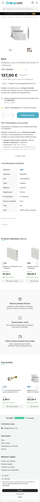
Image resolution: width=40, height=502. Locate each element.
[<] (3, 263)
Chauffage (10, 17)
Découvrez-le (29, 79)
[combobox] (20, 8)
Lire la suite (5, 485)
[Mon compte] (37, 3)
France (6, 475)
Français (7, 479)
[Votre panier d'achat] (32, 3)
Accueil (3, 17)
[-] (3, 115)
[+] (12, 115)
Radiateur (18, 17)
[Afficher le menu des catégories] (3, 2)
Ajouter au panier (28, 115)
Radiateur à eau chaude (30, 17)
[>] (37, 263)
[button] (21, 69)
